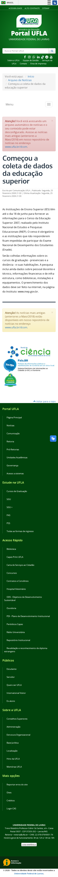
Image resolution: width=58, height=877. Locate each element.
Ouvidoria (11, 608)
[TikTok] (43, 56)
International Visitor (16, 693)
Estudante (11, 669)
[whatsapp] (34, 56)
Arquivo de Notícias (20, 80)
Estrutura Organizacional (18, 734)
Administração (13, 726)
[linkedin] (38, 56)
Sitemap (45, 8)
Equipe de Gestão (31, 60)
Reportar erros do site (17, 784)
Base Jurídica (13, 742)
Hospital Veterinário (16, 589)
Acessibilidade (15, 8)
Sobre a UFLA (13, 60)
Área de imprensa (38, 63)
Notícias (10, 425)
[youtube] (51, 56)
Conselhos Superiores (17, 718)
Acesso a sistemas (15, 473)
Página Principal (14, 417)
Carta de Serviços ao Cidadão (20, 565)
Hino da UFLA (13, 758)
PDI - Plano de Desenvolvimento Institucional (28, 616)
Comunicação (13, 433)
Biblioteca (11, 549)
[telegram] (47, 56)
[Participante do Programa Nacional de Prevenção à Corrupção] (10, 380)
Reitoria (10, 441)
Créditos (11, 800)
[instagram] (29, 56)
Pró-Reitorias (13, 449)
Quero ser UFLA (14, 685)
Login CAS (11, 808)
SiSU (9, 499)
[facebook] (25, 56)
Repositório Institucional (18, 640)
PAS (8, 515)
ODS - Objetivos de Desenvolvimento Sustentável (23, 599)
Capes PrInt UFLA (15, 557)
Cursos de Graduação (17, 491)
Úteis (9, 792)
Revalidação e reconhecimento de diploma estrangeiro (25, 650)
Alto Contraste (32, 8)
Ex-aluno (11, 701)
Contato (23, 63)
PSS (8, 523)
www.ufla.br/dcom (16, 146)
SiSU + (9, 507)
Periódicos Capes (15, 624)
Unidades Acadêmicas (17, 457)
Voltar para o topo (46, 401)
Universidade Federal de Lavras (29, 874)
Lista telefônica (29, 844)
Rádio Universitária (16, 632)
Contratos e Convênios (18, 581)
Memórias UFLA (14, 766)
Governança (12, 465)
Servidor (11, 677)
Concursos (12, 573)
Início (31, 76)
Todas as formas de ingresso (20, 531)
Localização (12, 750)
